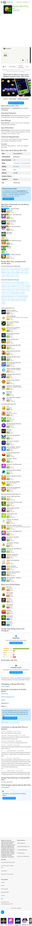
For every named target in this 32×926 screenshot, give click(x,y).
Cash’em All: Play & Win (11, 513)
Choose (20, 296)
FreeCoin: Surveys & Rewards (13, 380)
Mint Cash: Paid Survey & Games (13, 240)
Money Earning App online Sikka (13, 345)
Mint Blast (8, 598)
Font (8, 293)
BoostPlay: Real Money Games (13, 356)
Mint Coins (8, 587)
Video (3, 303)
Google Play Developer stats (23, 846)
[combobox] (22, 2)
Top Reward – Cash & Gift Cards (13, 386)
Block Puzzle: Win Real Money (13, 435)
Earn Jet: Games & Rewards (12, 322)
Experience (23, 299)
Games (8, 282)
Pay (18, 286)
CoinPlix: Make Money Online (13, 452)
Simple (22, 282)
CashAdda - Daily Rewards (12, 554)
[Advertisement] (16, 30)
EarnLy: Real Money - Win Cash (13, 447)
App (12, 276)
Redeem (3, 272)
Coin (16, 296)
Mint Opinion (9, 232)
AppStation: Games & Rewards (13, 572)
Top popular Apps (21, 853)
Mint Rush (8, 246)
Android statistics (21, 843)
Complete (4, 286)
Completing (4, 296)
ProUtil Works (15, 585)
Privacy (2, 885)
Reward (28, 286)
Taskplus (13, 293)
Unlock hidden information (16, 642)
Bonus (18, 293)
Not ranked (16, 166)
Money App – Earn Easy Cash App (13, 525)
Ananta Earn (9, 622)
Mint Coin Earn (9, 604)
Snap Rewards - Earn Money (12, 543)
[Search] (29, 2)
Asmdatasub (4, 870)
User (28, 289)
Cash (3, 282)
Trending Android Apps (22, 849)
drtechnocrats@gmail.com (7, 696)
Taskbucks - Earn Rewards (12, 519)
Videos (17, 272)
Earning (17, 282)
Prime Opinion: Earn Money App (13, 362)
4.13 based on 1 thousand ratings (21, 163)
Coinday (14, 286)
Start (17, 276)
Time (3, 276)
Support (17, 299)
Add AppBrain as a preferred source (11, 722)
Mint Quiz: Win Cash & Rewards (13, 226)
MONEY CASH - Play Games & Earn (14, 502)
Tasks (7, 276)
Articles (3, 895)
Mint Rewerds (9, 616)
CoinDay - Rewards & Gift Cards (13, 254)
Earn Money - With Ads (11, 458)
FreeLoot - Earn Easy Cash (12, 339)
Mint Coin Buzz (9, 592)
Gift (23, 286)
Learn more (17, 196)
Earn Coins (8, 412)
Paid (8, 299)
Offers (8, 289)
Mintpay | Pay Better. (11, 220)
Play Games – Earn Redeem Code (13, 214)
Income (3, 299)
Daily (8, 272)
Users (13, 289)
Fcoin (7, 406)
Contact (3, 882)
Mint (8, 269)
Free (13, 272)
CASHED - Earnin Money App (12, 560)
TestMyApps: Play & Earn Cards (13, 374)
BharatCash (9, 391)
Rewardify (8, 610)
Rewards (17, 269)
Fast (3, 293)
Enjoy (17, 289)
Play (13, 282)
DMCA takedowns (5, 892)
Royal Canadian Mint (11, 316)
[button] (16, 703)
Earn (22, 269)
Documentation (4, 889)
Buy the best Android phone (23, 856)
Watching (10, 296)
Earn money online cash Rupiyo (13, 397)
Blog (2, 898)
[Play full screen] (27, 60)
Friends (22, 293)
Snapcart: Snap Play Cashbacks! (13, 368)
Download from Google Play (16, 102)
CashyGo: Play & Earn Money (12, 333)
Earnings (25, 296)
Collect (12, 299)
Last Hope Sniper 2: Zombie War (7, 866)
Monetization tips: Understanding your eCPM (7, 903)
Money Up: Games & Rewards (13, 327)
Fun (26, 282)
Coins (12, 269)
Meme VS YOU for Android (7, 874)
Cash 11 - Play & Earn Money (12, 208)
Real (22, 272)
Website (3, 700)
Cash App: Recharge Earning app (13, 423)
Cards (9, 286)
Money (3, 269)
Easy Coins (8, 429)
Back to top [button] (28, 913)
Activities (22, 289)
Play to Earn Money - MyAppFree (13, 577)
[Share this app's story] (23, 60)
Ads (27, 272)
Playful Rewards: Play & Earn (12, 508)
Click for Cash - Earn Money (12, 441)
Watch (26, 269)
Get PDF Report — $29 (8, 198)
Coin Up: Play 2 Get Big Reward (13, 487)
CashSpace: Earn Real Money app (13, 548)
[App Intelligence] (2, 912)
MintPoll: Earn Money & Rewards (13, 470)
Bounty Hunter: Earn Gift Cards (13, 351)
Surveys (3, 289)
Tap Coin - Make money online (13, 496)
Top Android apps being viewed (8, 862)
